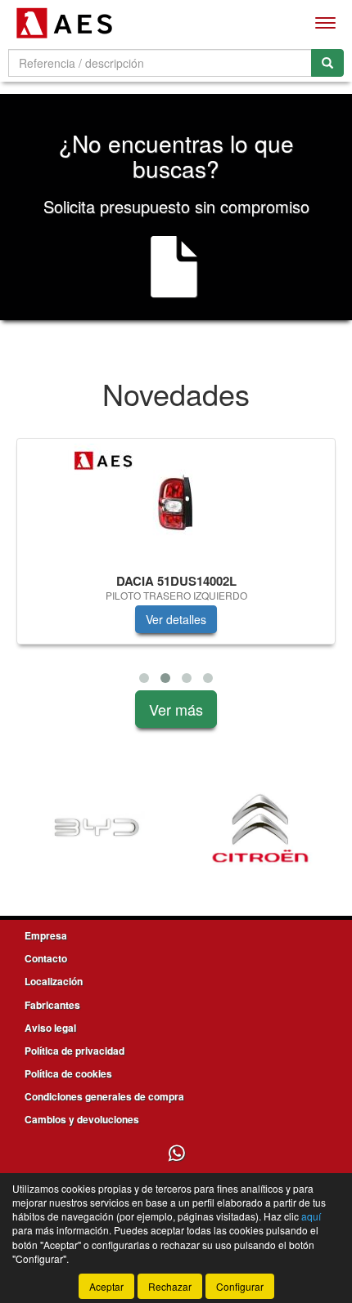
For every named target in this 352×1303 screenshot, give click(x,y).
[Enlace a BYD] (96, 828)
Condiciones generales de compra (104, 1096)
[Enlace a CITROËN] (260, 828)
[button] (144, 678)
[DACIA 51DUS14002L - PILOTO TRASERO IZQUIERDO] (176, 503)
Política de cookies (68, 1073)
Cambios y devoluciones (82, 1119)
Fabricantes (52, 1004)
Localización (54, 981)
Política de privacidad (74, 1050)
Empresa (46, 935)
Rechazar (170, 1286)
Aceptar (106, 1286)
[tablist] (176, 564)
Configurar (240, 1286)
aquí (311, 1216)
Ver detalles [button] (176, 619)
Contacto (46, 958)
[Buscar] (327, 63)
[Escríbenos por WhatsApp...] (176, 1154)
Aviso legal (50, 1027)
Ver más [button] (176, 709)
